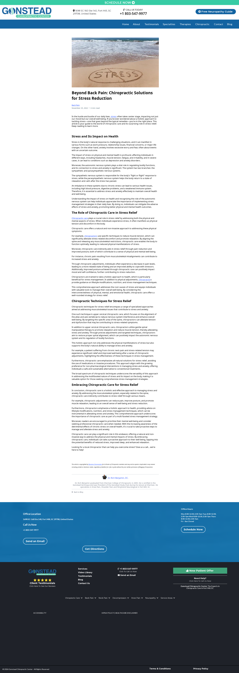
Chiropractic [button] (202, 24)
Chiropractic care (80, 218)
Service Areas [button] (167, 598)
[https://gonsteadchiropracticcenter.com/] (33, 12)
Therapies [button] (185, 24)
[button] (81, 598)
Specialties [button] (169, 24)
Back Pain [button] (89, 598)
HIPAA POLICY (108, 613)
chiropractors (90, 236)
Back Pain (76, 105)
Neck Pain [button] (103, 598)
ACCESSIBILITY (39, 613)
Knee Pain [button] (136, 598)
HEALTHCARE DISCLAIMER (126, 613)
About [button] (137, 24)
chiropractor (145, 279)
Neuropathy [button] (150, 598)
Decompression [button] (120, 598)
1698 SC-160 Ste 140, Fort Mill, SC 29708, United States (92, 12)
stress (114, 116)
